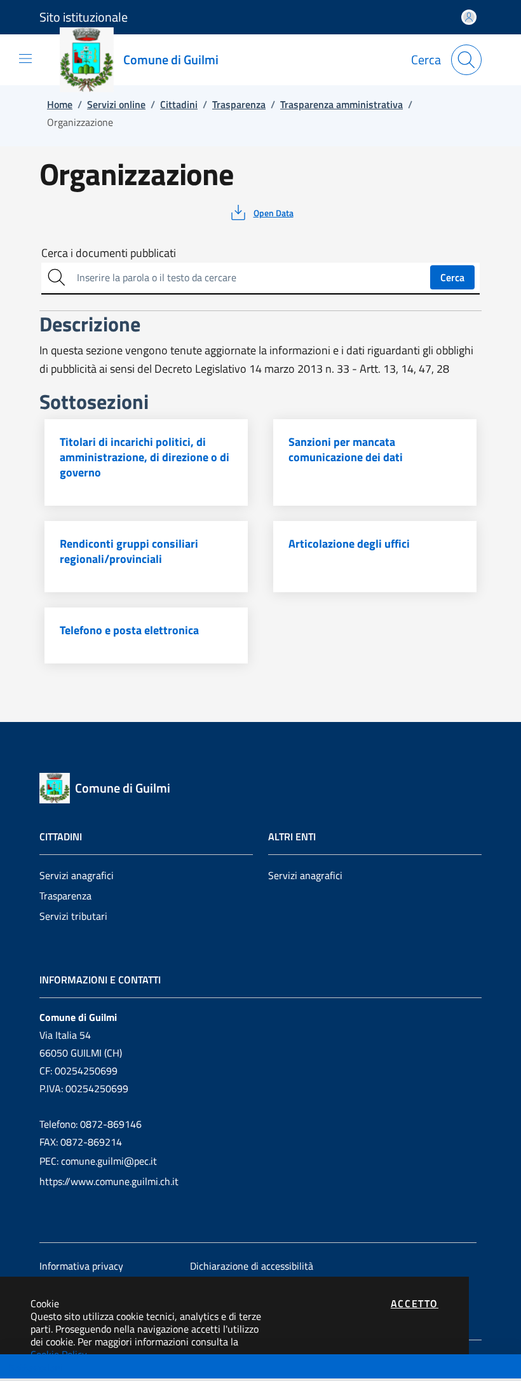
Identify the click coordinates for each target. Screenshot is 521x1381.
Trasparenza (65, 895)
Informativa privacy (81, 1265)
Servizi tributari (73, 916)
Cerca (452, 277)
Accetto (414, 1303)
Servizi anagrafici (76, 875)
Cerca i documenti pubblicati (108, 253)
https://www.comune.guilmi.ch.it (109, 1181)
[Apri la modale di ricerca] (466, 60)
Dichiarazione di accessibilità (251, 1265)
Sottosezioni (36, 1367)
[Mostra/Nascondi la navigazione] (25, 58)
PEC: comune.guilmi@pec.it (98, 1161)
